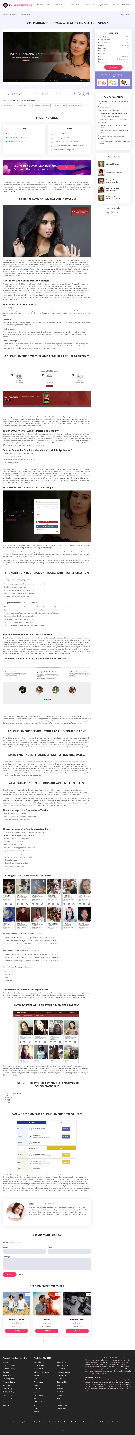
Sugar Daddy (103, 5)
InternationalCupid (63, 1372)
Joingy (36, 1408)
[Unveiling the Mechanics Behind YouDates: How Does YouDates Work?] (101, 198)
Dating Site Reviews (25, 1422)
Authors (103, 1422)
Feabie (36, 1379)
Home (14, 1422)
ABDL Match (38, 1402)
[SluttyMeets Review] (101, 172)
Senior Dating (7, 1389)
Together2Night (62, 1382)
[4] (18, 1242)
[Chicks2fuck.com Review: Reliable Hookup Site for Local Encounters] (101, 189)
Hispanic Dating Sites (23, 105)
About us (95, 1422)
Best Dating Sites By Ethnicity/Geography (19, 100)
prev (43, 1341)
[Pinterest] (88, 94)
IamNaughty (61, 1408)
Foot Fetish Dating (9, 1369)
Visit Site (113, 67)
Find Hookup (74, 5)
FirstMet (60, 1392)
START (66, 167)
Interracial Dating (75, 105)
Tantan (59, 1399)
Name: (5, 1247)
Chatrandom (38, 1395)
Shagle (59, 1402)
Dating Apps (7, 1405)
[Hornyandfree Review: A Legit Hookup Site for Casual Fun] (101, 181)
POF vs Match (61, 1369)
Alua (58, 1385)
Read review (16, 1326)
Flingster (37, 1375)
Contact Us (111, 1422)
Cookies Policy (57, 1422)
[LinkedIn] (79, 94)
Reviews (40, 5)
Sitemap (120, 1422)
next (50, 1341)
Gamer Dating (7, 1402)
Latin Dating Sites (59, 105)
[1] (11, 1242)
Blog (48, 5)
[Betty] (15, 1211)
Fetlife (36, 1385)
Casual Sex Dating (9, 1365)
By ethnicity (8, 105)
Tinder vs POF (62, 1362)
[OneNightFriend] (113, 82)
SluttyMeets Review (113, 173)
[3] (15, 1242)
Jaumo (36, 1392)
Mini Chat (60, 1389)
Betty (31, 1204)
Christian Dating (8, 1392)
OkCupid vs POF (39, 1362)
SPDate (59, 1379)
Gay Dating (6, 1372)
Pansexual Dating (9, 1382)
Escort (115, 5)
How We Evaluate (45, 1422)
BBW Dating (7, 1375)
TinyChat (37, 1389)
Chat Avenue (61, 1375)
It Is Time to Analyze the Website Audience (112, 113)
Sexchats (6, 1362)
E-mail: (50, 1247)
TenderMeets (38, 1382)
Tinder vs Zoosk (62, 1365)
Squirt (36, 1405)
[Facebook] (74, 94)
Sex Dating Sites (8, 1379)
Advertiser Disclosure (82, 1422)
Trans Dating (7, 1399)
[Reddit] (108, 212)
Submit (9, 1274)
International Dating (42, 105)
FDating (59, 1395)
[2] (13, 1242)
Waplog (36, 1412)
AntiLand (37, 1399)
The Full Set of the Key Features (108, 117)
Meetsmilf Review (112, 164)
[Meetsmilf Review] (101, 164)
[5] (20, 1242)
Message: (6, 1256)
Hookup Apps (59, 5)
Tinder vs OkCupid (40, 1365)
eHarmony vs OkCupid (41, 1372)
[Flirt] (102, 82)
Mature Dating (62, 1405)
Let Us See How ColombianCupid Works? (112, 110)
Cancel (21, 1274)
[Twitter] (83, 94)
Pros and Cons (103, 107)
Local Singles (7, 1395)
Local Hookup (89, 5)
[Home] (18, 5)
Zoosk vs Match (39, 1369)
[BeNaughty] (125, 82)
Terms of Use (68, 1422)
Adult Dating (7, 1385)
